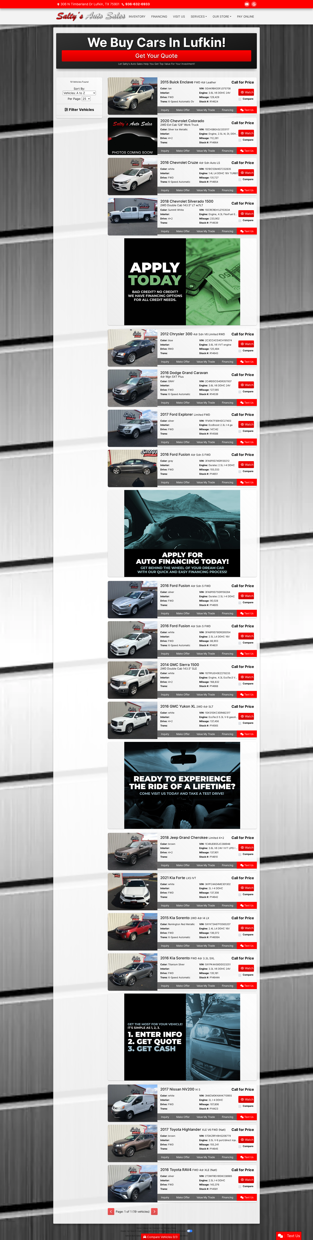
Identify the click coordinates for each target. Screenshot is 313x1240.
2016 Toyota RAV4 (188, 1170)
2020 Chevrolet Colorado (182, 122)
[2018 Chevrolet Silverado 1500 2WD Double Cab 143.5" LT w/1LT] (132, 216)
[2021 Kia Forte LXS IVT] (132, 891)
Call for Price (242, 82)
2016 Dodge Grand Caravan (184, 374)
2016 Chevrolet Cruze (190, 162)
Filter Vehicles (81, 109)
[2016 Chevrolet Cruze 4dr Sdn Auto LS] (132, 176)
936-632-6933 (137, 4)
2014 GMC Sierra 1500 (179, 666)
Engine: (203, 92)
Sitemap (162, 1231)
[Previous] (111, 1211)
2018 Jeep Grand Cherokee (192, 837)
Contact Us (158, 1228)
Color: (163, 88)
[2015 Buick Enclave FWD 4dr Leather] (132, 96)
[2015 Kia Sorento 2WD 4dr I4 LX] (132, 931)
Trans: (164, 101)
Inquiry (165, 109)
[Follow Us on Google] (254, 4)
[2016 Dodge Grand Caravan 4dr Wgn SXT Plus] (132, 388)
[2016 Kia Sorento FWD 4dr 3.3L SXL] (132, 972)
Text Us (248, 109)
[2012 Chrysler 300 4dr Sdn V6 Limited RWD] (132, 347)
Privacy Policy (170, 1228)
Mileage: (204, 97)
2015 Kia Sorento (184, 918)
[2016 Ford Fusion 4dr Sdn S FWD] (132, 468)
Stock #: (204, 101)
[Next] (154, 1211)
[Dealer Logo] (91, 16)
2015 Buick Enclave (188, 82)
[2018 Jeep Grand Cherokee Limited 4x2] (132, 851)
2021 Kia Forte (178, 878)
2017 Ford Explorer (185, 414)
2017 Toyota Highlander (193, 1129)
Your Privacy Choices (176, 1231)
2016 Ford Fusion (185, 454)
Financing (227, 109)
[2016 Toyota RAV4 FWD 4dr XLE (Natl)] (132, 1183)
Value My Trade (206, 109)
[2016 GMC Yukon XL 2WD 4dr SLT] (132, 720)
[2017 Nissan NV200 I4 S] (132, 1103)
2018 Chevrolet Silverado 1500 (186, 203)
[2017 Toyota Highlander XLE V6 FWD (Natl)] (132, 1143)
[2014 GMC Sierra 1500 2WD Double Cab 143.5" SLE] (132, 680)
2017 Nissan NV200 (180, 1089)
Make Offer (183, 109)
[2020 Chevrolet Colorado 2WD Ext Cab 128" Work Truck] (132, 136)
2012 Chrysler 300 (192, 334)
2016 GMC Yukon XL (186, 706)
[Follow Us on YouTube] (247, 4)
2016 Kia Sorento (187, 958)
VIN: (201, 88)
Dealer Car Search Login (131, 1231)
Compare (248, 98)
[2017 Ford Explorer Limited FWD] (132, 428)
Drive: (163, 97)
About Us (147, 1228)
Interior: (165, 92)
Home (139, 1228)
